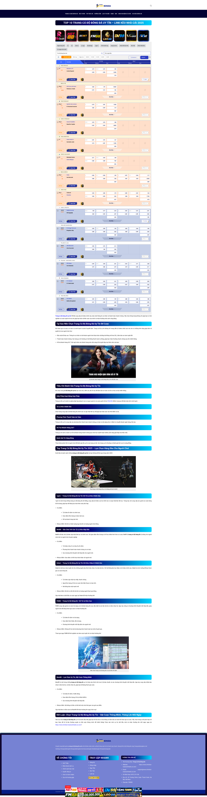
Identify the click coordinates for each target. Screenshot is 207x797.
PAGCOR (110, 401)
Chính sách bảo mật (68, 769)
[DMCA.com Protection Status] (93, 777)
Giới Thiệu (65, 763)
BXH (116, 13)
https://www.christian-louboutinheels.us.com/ (68, 725)
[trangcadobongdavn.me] (103, 5)
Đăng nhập (93, 765)
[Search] (151, 5)
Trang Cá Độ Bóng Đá (71, 13)
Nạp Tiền (92, 768)
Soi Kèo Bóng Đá (137, 13)
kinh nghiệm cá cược (124, 13)
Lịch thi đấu (105, 13)
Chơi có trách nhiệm (68, 774)
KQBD (112, 13)
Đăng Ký (92, 762)
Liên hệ (92, 774)
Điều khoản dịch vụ (68, 766)
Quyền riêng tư (67, 771)
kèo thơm (82, 13)
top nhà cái (89, 13)
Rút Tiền (92, 771)
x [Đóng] (68, 787)
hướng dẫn (97, 13)
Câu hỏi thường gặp (68, 777)
